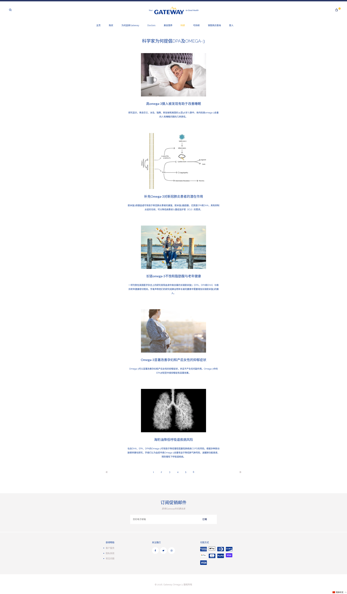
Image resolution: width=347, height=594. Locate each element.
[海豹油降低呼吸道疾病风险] (173, 410)
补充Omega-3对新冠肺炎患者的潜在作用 (173, 196)
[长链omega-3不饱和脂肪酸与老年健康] (173, 247)
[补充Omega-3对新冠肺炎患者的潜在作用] (173, 161)
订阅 (204, 519)
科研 (183, 25)
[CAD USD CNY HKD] (20, 11)
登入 (231, 25)
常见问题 (110, 558)
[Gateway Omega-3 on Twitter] (163, 550)
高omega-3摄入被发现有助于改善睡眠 (173, 104)
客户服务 (110, 548)
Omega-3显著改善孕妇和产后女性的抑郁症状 (173, 360)
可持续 (196, 25)
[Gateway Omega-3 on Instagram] (171, 550)
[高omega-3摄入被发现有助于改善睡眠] (173, 74)
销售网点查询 (214, 25)
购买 (111, 25)
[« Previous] (106, 472)
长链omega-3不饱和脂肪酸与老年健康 (173, 276)
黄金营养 (168, 25)
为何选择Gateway (130, 25)
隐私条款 (110, 553)
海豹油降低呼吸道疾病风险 (173, 439)
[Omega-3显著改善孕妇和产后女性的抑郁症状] (173, 331)
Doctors (151, 25)
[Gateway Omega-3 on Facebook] (155, 550)
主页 (98, 25)
